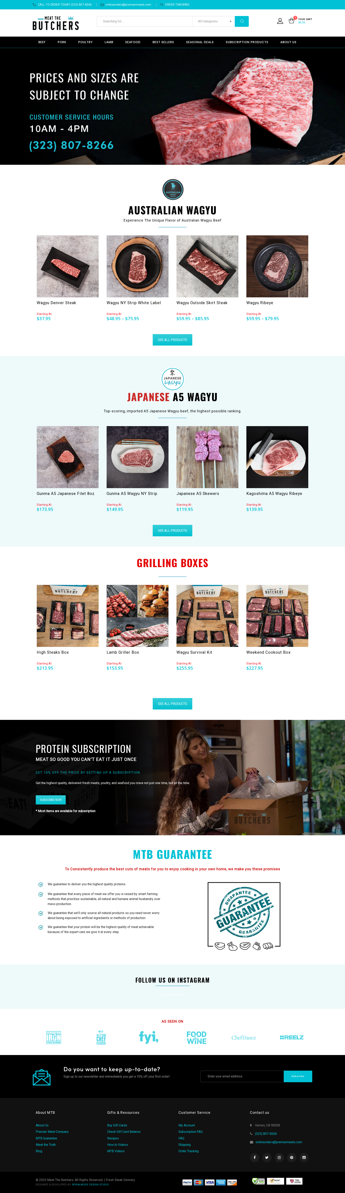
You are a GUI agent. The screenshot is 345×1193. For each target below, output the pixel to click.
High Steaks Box (53, 652)
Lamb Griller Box (123, 652)
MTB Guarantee (46, 1138)
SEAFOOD (133, 42)
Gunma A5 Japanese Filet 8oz (66, 493)
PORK (62, 42)
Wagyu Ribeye (259, 302)
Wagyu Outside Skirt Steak (202, 302)
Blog (39, 1151)
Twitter (267, 1157)
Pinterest (291, 1157)
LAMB (109, 42)
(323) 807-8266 (266, 1134)
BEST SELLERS (163, 42)
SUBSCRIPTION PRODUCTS (247, 42)
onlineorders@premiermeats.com (128, 4)
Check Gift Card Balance (124, 1132)
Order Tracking (188, 1151)
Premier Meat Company (52, 1132)
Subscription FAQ (190, 1132)
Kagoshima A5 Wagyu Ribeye (274, 493)
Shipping (184, 1145)
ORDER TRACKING (177, 4)
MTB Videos (116, 1151)
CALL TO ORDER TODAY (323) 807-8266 (65, 4)
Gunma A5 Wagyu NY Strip (132, 493)
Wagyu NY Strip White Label (134, 302)
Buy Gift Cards (117, 1125)
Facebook (254, 1157)
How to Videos (117, 1145)
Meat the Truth (46, 1145)
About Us (42, 1125)
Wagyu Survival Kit (194, 652)
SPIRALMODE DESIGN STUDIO (90, 1184)
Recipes (113, 1138)
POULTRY (85, 42)
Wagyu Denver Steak (56, 302)
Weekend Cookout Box (268, 652)
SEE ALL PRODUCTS (172, 340)
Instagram (279, 1157)
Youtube (304, 1157)
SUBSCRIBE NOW (50, 799)
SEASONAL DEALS (200, 42)
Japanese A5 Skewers (197, 493)
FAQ (181, 1138)
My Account (186, 1125)
